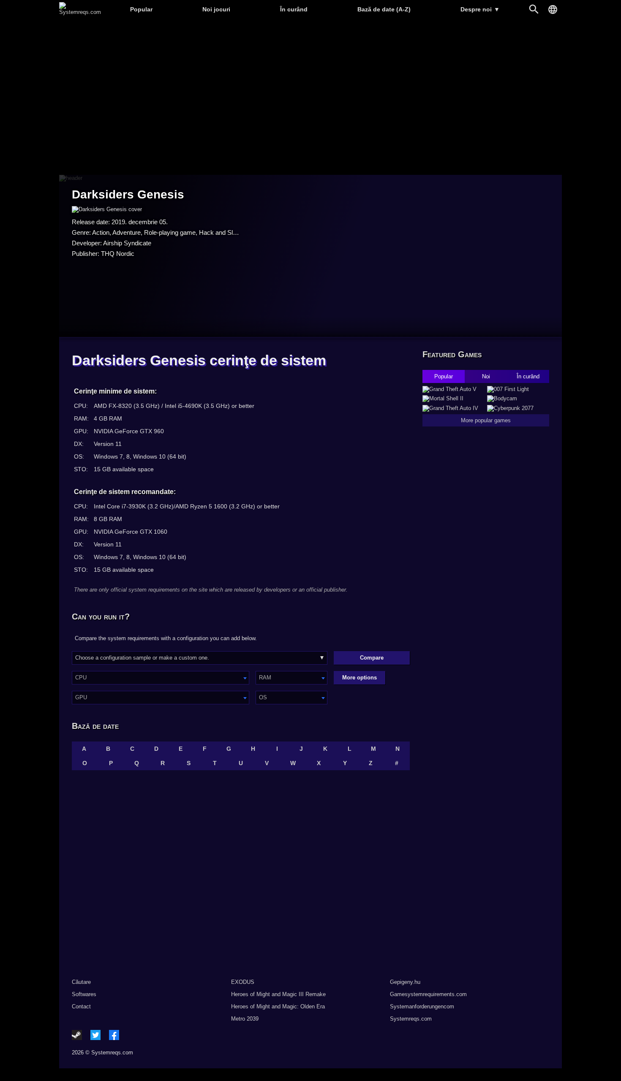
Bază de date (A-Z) (384, 9)
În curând (294, 9)
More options (359, 677)
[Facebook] (114, 1035)
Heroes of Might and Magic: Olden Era (278, 1006)
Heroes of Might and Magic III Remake (278, 994)
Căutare (81, 982)
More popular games (486, 420)
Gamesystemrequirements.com (428, 994)
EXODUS (242, 982)
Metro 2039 (245, 1019)
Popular (141, 9)
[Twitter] (95, 1035)
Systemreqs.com (411, 1019)
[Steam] (77, 1035)
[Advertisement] (310, 97)
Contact (81, 1006)
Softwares (84, 994)
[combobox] (160, 677)
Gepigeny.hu (405, 982)
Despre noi (480, 9)
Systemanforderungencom (422, 1006)
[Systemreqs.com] (80, 12)
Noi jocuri (216, 9)
